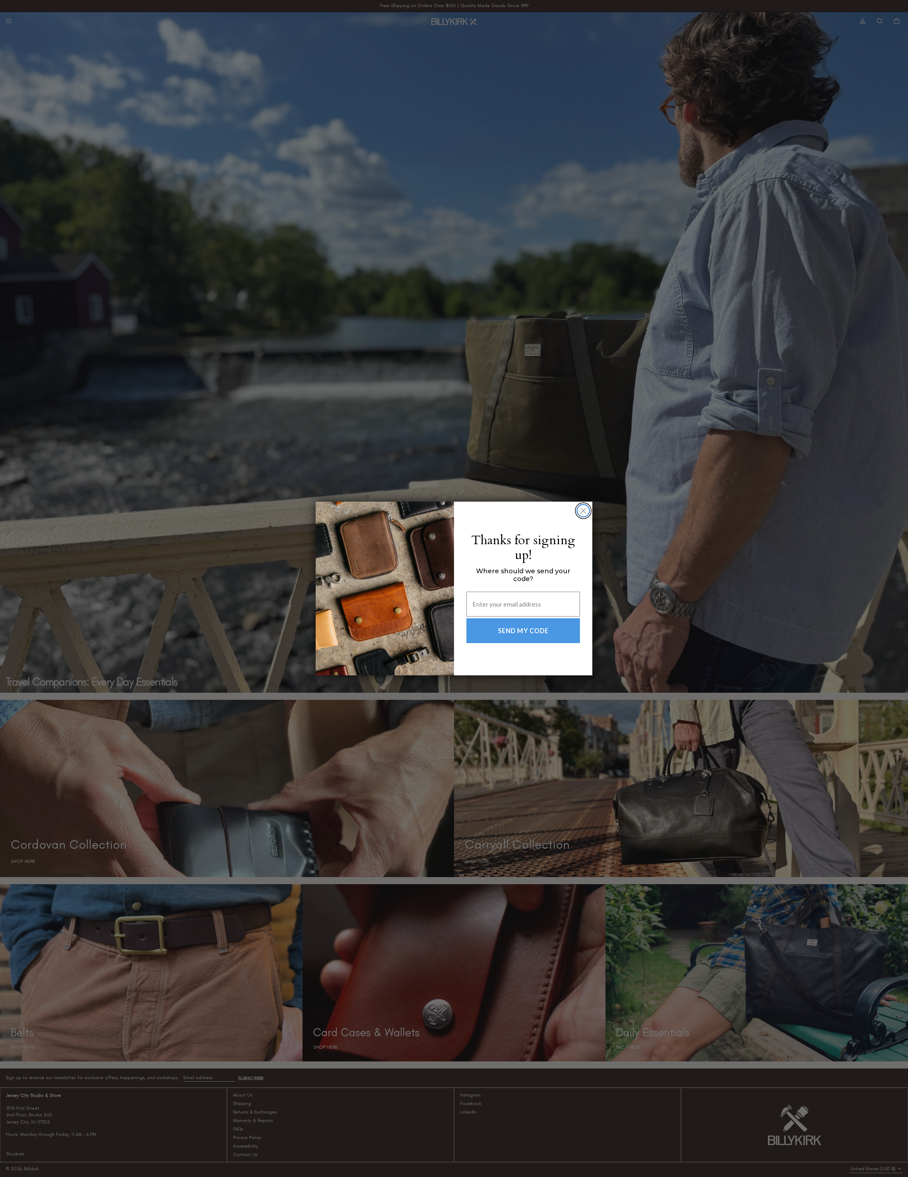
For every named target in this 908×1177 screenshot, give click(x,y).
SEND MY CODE (523, 631)
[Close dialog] (583, 510)
